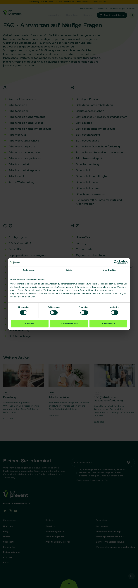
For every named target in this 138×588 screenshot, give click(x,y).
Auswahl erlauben (69, 324)
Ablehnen (29, 324)
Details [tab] (69, 270)
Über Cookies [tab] (109, 270)
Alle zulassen (108, 324)
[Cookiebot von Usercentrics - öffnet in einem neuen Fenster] (116, 262)
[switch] (54, 312)
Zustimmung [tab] (29, 270)
